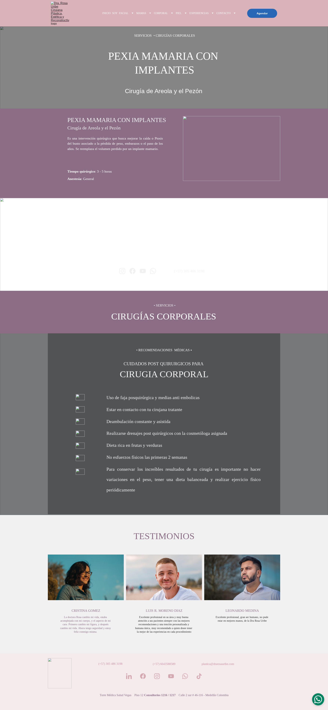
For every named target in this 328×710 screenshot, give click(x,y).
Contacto (223, 13)
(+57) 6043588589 (164, 664)
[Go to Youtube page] (143, 271)
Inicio (106, 13)
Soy (114, 13)
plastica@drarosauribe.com (218, 664)
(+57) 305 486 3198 (189, 271)
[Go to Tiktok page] (199, 676)
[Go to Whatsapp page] (153, 271)
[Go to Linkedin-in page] (129, 676)
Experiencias (199, 13)
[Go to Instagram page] (122, 271)
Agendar (262, 13)
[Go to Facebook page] (132, 271)
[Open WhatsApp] (318, 699)
